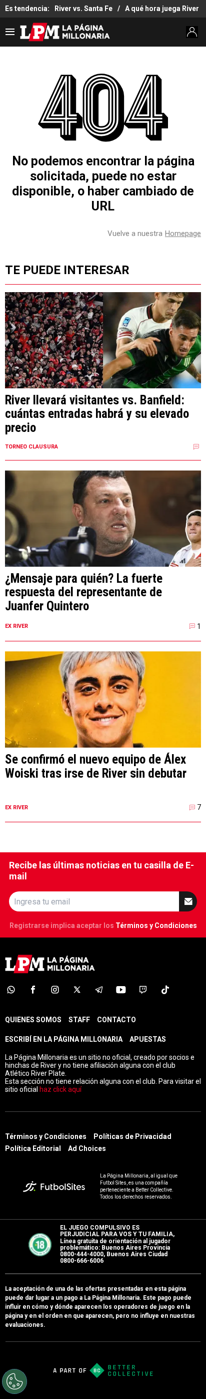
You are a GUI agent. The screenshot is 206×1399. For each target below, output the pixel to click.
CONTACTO (116, 1020)
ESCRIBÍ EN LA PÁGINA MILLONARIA (63, 1039)
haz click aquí (61, 1089)
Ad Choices (87, 1148)
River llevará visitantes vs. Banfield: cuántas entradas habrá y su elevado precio (97, 414)
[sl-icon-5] (99, 990)
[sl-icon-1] (11, 990)
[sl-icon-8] (165, 990)
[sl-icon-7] (143, 990)
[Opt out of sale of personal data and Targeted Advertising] (14, 1381)
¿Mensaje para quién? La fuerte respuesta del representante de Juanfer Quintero (83, 592)
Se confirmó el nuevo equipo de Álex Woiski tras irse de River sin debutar (95, 766)
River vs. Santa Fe (83, 9)
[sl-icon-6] (121, 990)
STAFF (79, 1020)
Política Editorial (33, 1148)
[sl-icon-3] (55, 990)
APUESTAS (148, 1039)
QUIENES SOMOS (33, 1020)
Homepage (183, 233)
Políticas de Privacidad (133, 1136)
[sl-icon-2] (33, 990)
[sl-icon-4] (77, 990)
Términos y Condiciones (156, 925)
